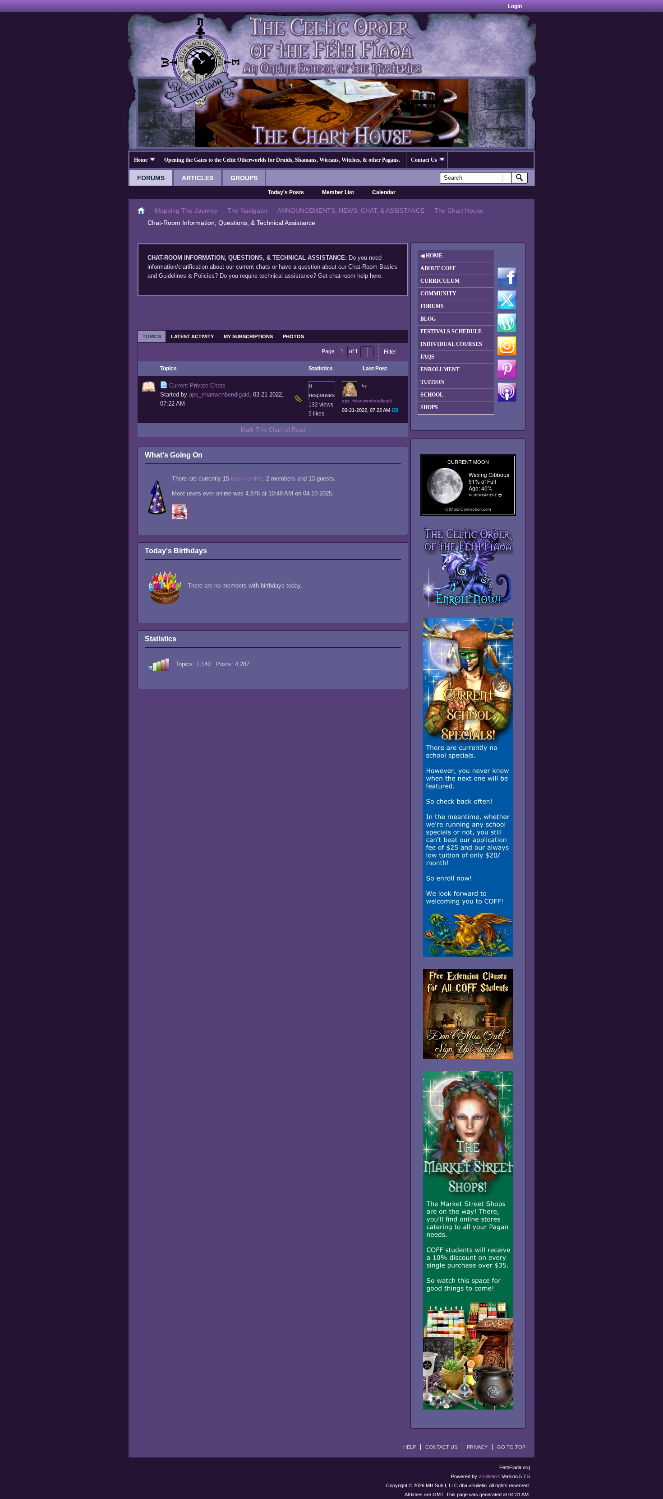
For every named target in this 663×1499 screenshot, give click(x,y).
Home (140, 160)
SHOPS (429, 407)
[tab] (152, 336)
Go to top (511, 1447)
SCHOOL (431, 395)
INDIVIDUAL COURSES (451, 344)
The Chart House (458, 210)
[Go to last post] (395, 410)
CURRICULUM (440, 281)
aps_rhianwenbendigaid (219, 394)
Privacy (477, 1447)
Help (409, 1447)
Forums (151, 178)
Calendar (384, 192)
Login (515, 6)
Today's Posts (286, 192)
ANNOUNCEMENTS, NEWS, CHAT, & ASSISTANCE (350, 210)
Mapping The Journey (186, 210)
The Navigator (247, 210)
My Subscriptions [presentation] (248, 336)
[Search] (519, 178)
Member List (338, 192)
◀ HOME (431, 255)
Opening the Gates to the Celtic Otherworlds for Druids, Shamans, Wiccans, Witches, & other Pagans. (282, 160)
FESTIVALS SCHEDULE (451, 331)
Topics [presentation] (152, 336)
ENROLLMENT (440, 369)
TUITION (432, 382)
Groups (244, 178)
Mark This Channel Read (273, 429)
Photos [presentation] (293, 336)
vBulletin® (489, 1476)
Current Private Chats (197, 385)
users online (246, 478)
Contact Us (424, 160)
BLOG (428, 319)
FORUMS (432, 306)
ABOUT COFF (438, 268)
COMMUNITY (438, 293)
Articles (197, 178)
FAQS (427, 357)
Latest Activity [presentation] (192, 336)
